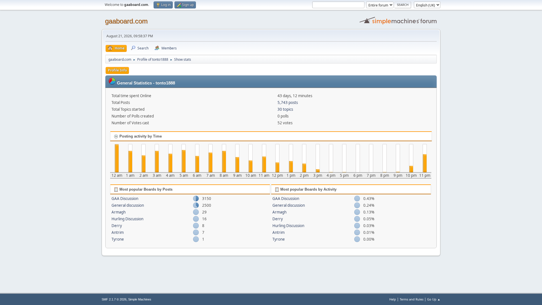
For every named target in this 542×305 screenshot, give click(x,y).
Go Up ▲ (433, 299)
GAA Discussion (125, 198)
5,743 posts (287, 102)
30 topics (285, 109)
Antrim (118, 232)
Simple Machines (139, 299)
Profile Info (117, 70)
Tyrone (118, 239)
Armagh (119, 212)
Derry (117, 225)
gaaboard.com (126, 21)
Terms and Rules (411, 299)
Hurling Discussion (127, 218)
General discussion (128, 205)
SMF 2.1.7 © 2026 (114, 299)
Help (392, 299)
